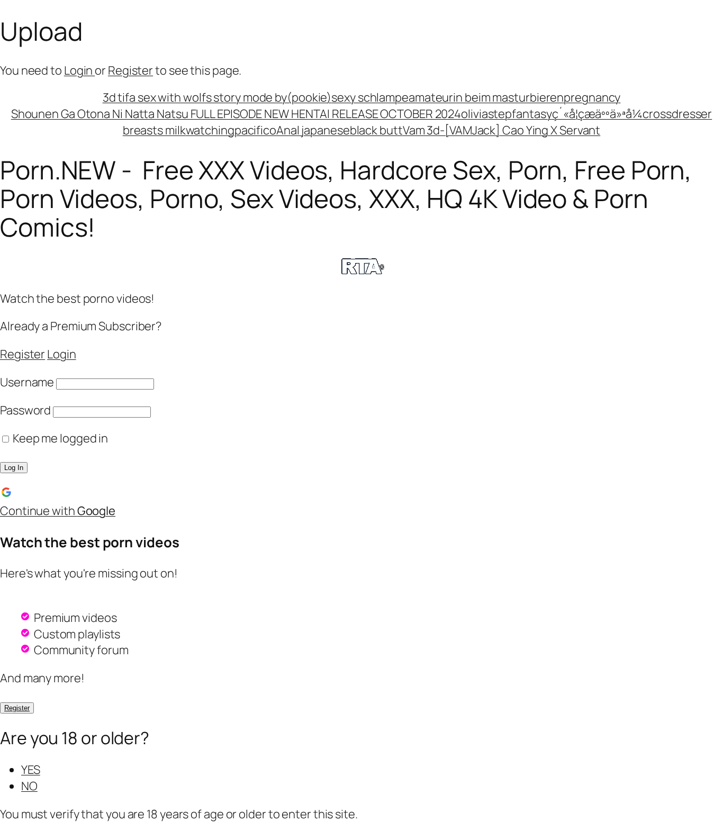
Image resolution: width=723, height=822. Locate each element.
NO (29, 786)
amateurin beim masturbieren (486, 97)
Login (79, 70)
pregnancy (592, 97)
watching (210, 130)
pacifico (255, 130)
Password (25, 410)
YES (30, 770)
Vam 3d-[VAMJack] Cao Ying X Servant (502, 130)
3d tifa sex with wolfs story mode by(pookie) (217, 97)
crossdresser (677, 114)
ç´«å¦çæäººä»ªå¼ (597, 114)
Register (130, 70)
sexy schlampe (370, 97)
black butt (376, 130)
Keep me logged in (59, 438)
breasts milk (154, 130)
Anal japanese (313, 130)
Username (27, 382)
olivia (474, 114)
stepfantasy (520, 114)
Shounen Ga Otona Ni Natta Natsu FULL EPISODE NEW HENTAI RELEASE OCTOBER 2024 (236, 114)
